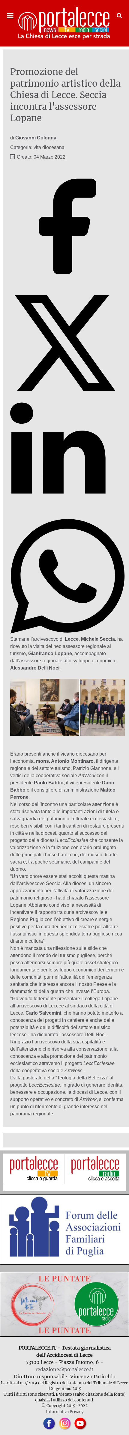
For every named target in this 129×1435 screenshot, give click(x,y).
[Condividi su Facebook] (67, 282)
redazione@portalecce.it (64, 1369)
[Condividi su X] (67, 398)
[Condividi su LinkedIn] (67, 515)
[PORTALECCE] (64, 23)
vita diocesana (49, 147)
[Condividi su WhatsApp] (67, 631)
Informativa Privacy (64, 1411)
